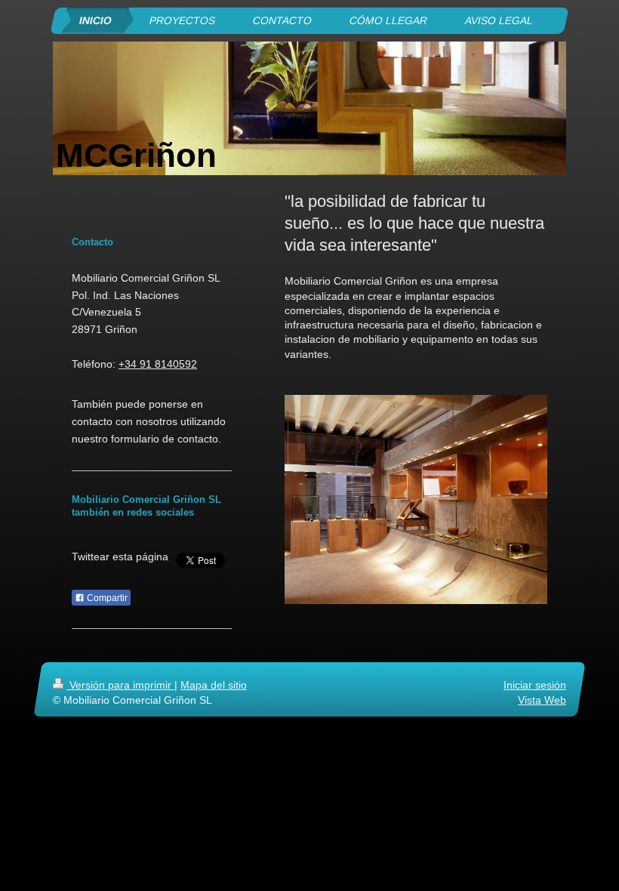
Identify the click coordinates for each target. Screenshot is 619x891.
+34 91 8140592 (158, 364)
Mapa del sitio (213, 685)
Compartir (106, 598)
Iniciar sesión (535, 685)
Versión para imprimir (120, 685)
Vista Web (542, 700)
